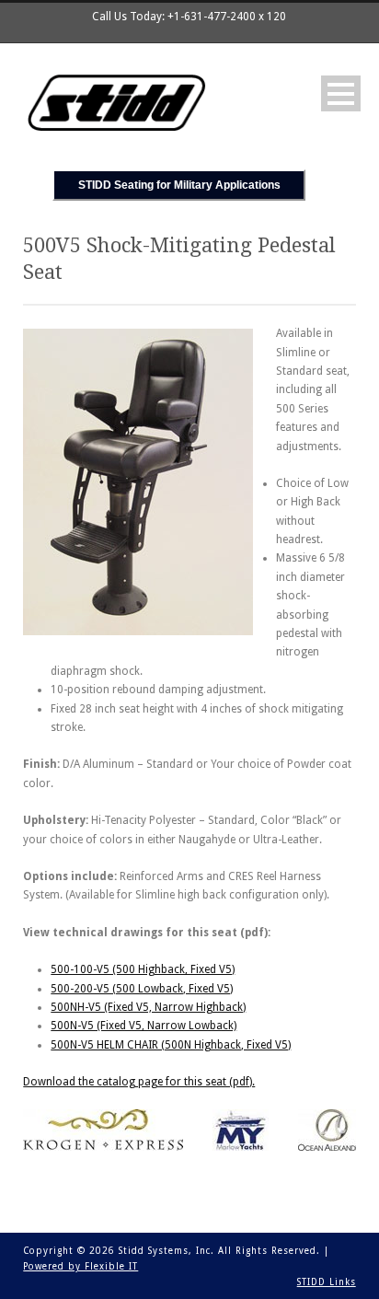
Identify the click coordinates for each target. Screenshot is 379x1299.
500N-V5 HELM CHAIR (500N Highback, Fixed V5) (171, 1044)
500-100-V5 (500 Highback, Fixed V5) (143, 969)
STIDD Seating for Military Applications (179, 185)
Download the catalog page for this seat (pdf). (139, 1081)
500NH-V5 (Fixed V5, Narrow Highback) (148, 1007)
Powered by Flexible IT (80, 1266)
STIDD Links (326, 1282)
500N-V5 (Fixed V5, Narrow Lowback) (143, 1025)
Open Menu (341, 93)
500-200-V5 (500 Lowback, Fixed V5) (142, 988)
